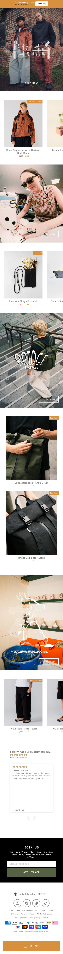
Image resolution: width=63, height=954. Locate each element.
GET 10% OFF (47, 486)
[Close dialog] (61, 470)
